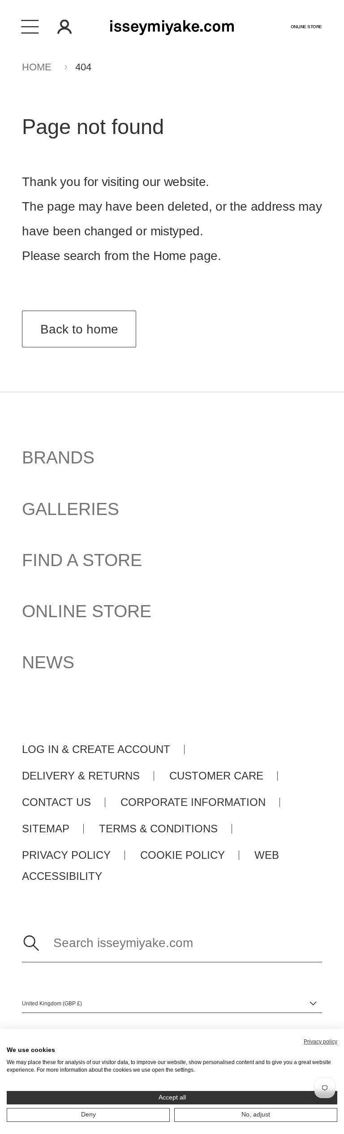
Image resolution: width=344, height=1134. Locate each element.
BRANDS (58, 457)
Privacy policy (320, 1042)
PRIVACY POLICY (66, 855)
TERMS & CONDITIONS (158, 829)
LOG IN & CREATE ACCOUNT (96, 749)
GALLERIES (70, 509)
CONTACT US (56, 802)
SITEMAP (45, 829)
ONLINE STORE (86, 611)
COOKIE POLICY (182, 855)
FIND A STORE (82, 560)
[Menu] (30, 26)
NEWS (48, 662)
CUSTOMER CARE (216, 776)
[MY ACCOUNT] (64, 27)
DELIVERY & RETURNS (81, 776)
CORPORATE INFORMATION (193, 802)
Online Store (306, 26)
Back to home (79, 329)
